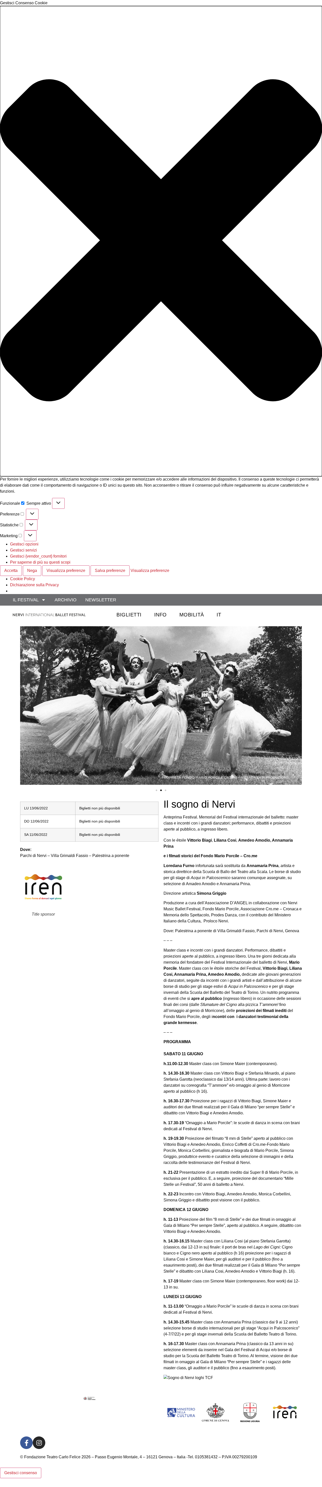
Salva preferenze (110, 570)
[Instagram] (39, 1442)
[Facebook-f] (26, 1442)
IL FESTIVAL (26, 599)
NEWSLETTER (100, 599)
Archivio (65, 599)
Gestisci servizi (23, 550)
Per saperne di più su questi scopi (40, 562)
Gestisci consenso (20, 1473)
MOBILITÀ (191, 614)
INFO (160, 614)
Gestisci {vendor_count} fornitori (38, 556)
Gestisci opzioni (24, 544)
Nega (32, 570)
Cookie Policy (22, 579)
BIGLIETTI (129, 614)
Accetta (11, 570)
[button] (161, 241)
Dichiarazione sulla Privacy (34, 585)
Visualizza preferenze (66, 570)
